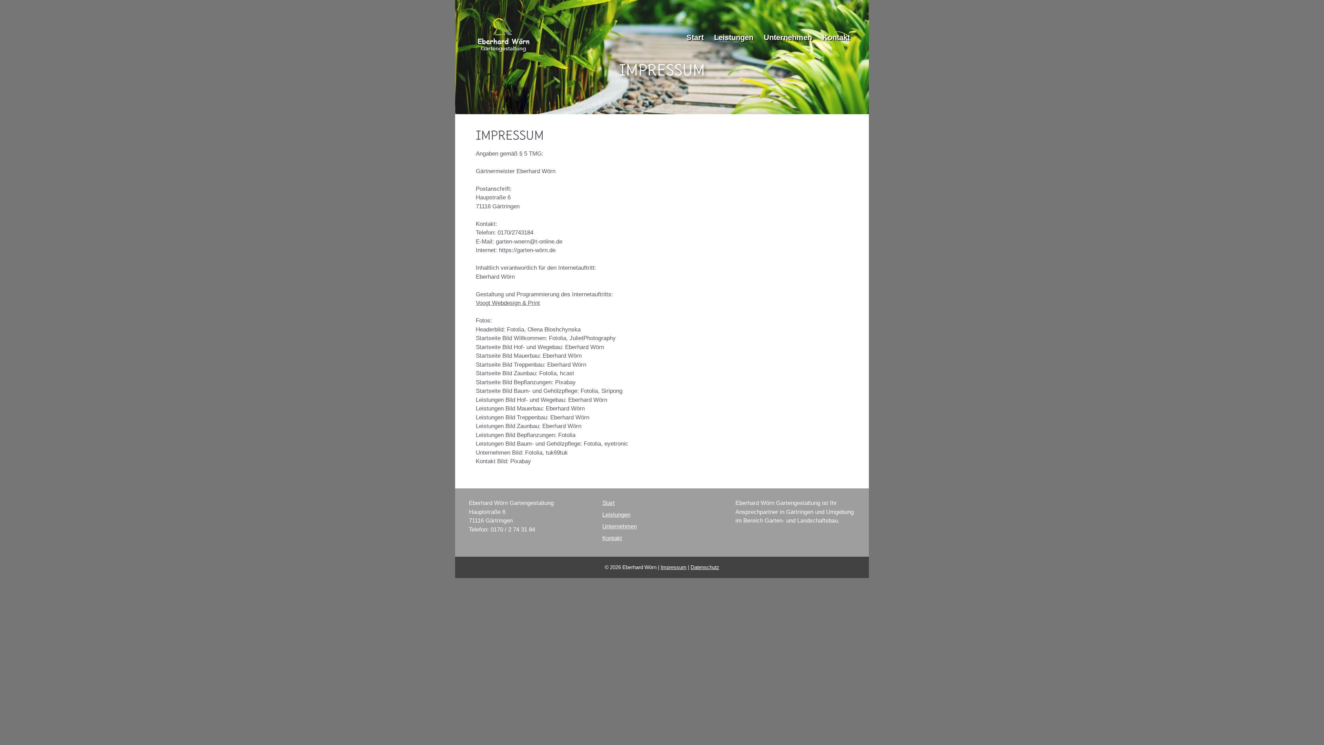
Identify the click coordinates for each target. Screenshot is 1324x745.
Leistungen (733, 37)
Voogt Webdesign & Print (508, 303)
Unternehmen (788, 37)
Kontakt (836, 37)
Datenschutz (705, 567)
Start (695, 37)
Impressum (673, 567)
